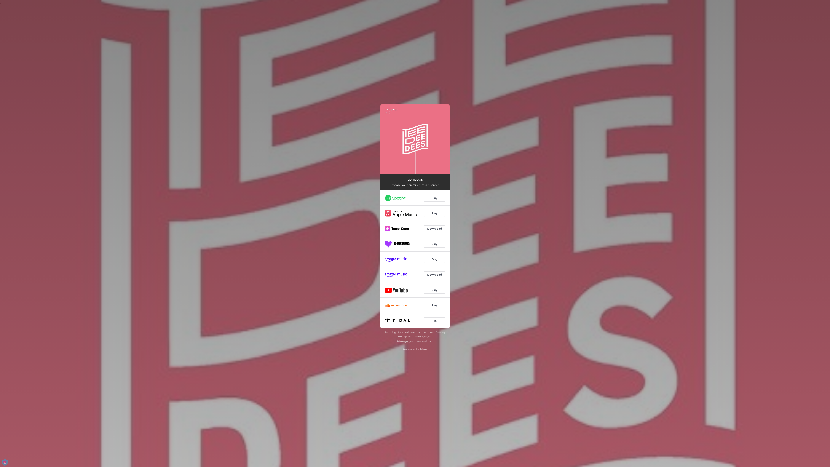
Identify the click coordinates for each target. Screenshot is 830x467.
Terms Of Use (422, 336)
